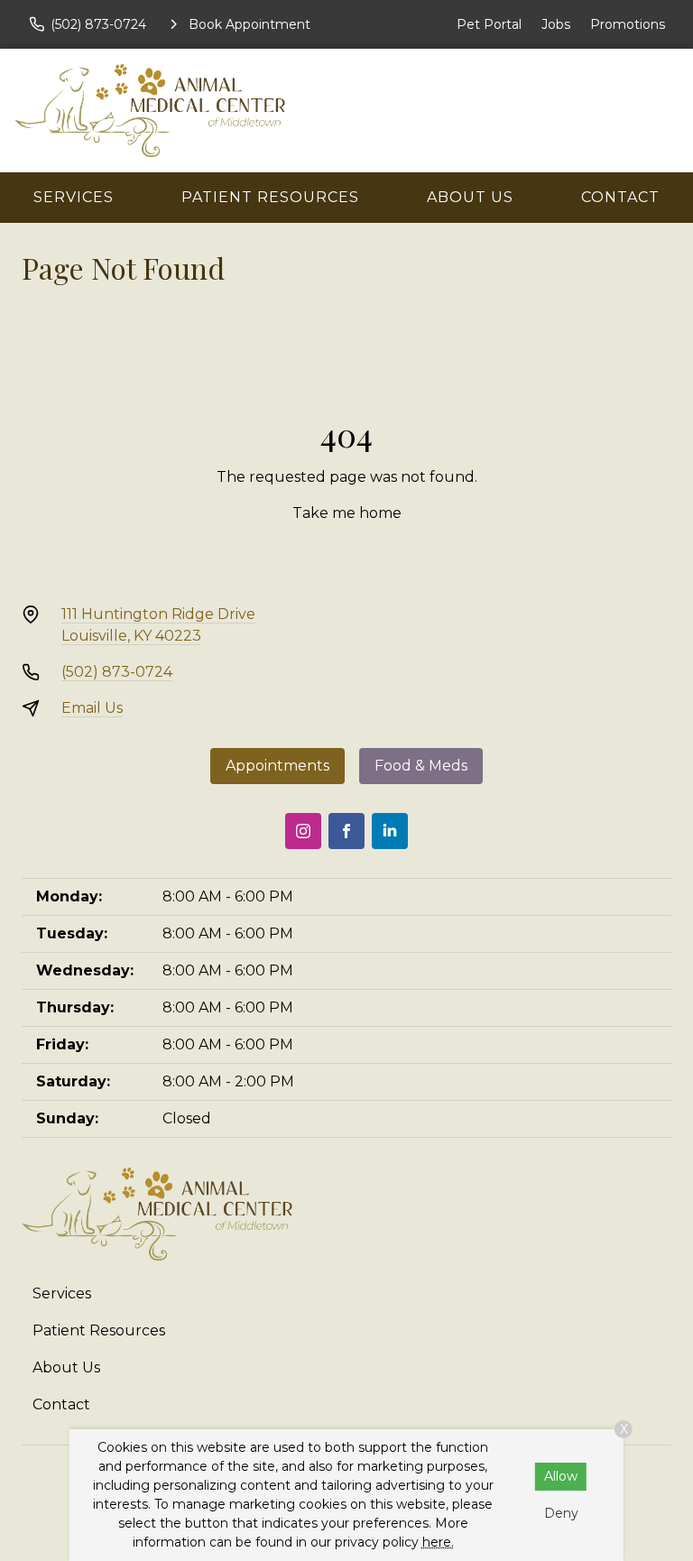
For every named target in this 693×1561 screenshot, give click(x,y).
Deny (561, 1513)
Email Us (92, 707)
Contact (620, 197)
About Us (470, 197)
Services (73, 197)
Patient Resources (270, 197)
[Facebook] (346, 831)
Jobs (555, 24)
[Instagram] (303, 831)
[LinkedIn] (390, 831)
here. (438, 1542)
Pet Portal (489, 24)
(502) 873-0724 (116, 671)
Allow (561, 1476)
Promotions (627, 24)
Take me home (347, 513)
